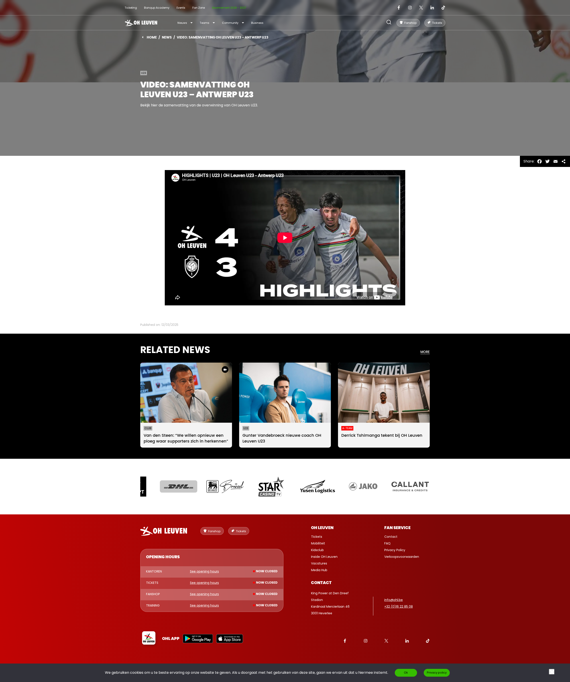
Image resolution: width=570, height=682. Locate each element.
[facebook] (399, 8)
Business (257, 23)
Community (230, 23)
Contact (390, 536)
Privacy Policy (394, 550)
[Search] (389, 22)
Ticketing (131, 7)
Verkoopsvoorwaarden (401, 556)
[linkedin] (432, 8)
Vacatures (319, 563)
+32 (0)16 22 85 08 (398, 606)
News (167, 37)
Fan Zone (198, 7)
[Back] (142, 37)
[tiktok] (443, 8)
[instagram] (410, 8)
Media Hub (319, 570)
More (425, 352)
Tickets (316, 536)
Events (181, 7)
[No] (551, 671)
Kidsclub (317, 550)
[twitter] (421, 8)
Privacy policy (437, 672)
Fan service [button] (397, 528)
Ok (406, 672)
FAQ (387, 543)
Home (152, 37)
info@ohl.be (393, 600)
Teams (204, 23)
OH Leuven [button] (322, 528)
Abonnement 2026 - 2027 (229, 7)
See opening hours (204, 572)
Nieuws (182, 23)
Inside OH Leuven (324, 556)
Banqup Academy (156, 7)
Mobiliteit (318, 543)
